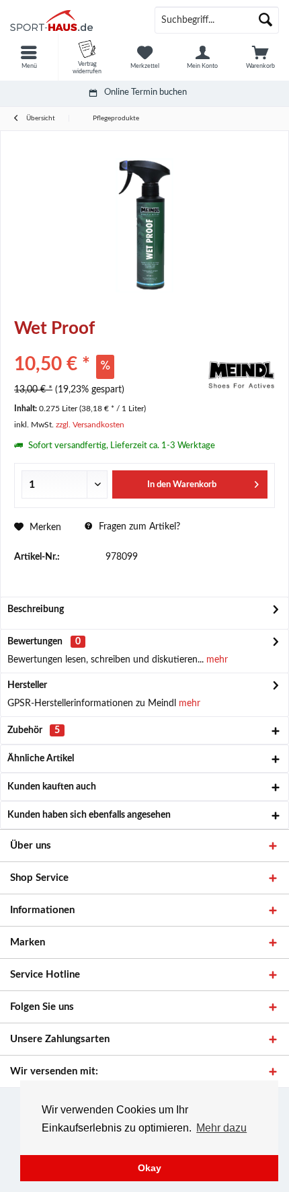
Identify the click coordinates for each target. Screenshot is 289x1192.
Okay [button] (149, 1167)
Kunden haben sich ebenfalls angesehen (89, 815)
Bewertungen (35, 641)
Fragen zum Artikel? (138, 526)
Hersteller (27, 685)
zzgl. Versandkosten (90, 425)
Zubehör (33, 730)
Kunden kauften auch (51, 787)
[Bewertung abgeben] (109, 346)
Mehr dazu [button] (221, 1128)
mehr (216, 660)
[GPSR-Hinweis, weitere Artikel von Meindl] (241, 375)
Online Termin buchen (145, 92)
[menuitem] (29, 57)
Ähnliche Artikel (40, 758)
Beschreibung (35, 609)
